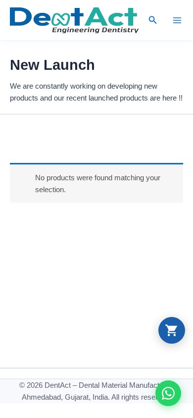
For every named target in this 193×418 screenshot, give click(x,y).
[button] (152, 20)
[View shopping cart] (171, 330)
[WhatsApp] (168, 393)
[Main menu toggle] (177, 20)
